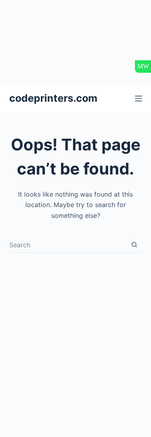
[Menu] (138, 98)
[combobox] (67, 245)
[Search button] (134, 244)
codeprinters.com (53, 98)
